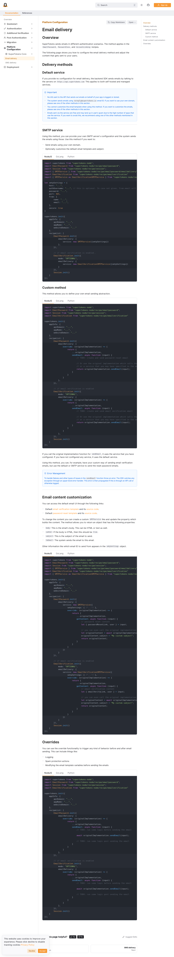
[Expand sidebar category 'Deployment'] (32, 67)
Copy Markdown (118, 22)
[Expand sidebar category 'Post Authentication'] (32, 38)
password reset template (65, 513)
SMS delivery (10, 62)
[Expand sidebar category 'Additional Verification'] (32, 33)
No (82, 937)
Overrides (147, 44)
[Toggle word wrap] (129, 163)
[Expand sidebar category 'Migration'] (32, 42)
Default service (151, 30)
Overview (8, 19)
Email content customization (154, 40)
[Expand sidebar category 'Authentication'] (32, 28)
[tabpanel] (89, 221)
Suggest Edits (131, 937)
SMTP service (150, 33)
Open (131, 22)
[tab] (48, 156)
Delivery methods (150, 26)
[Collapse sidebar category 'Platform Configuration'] (32, 48)
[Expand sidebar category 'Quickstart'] (32, 24)
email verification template (66, 509)
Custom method (151, 37)
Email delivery (11, 58)
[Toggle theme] (141, 5)
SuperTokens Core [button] (17, 54)
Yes (74, 937)
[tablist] (89, 156)
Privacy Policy (27, 945)
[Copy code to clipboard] (134, 163)
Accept (42, 951)
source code (92, 509)
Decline (32, 951)
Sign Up (164, 5)
